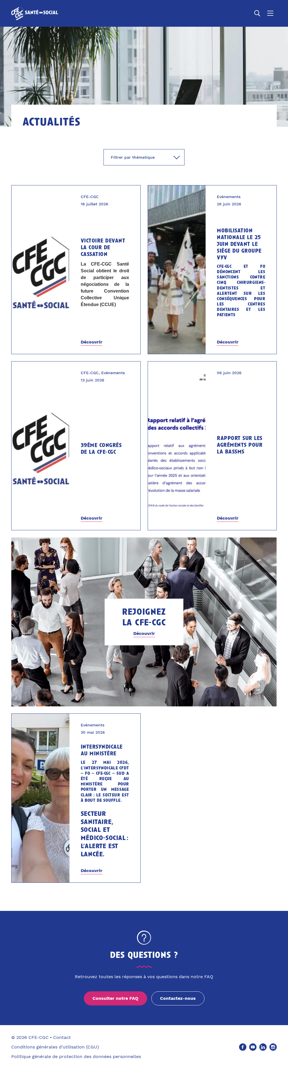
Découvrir (91, 342)
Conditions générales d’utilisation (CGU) (55, 1047)
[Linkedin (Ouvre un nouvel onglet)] (263, 1047)
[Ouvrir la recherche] (257, 13)
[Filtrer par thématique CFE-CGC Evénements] (144, 157)
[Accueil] (34, 13)
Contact (62, 1037)
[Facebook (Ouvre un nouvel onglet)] (242, 1047)
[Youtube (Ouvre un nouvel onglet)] (252, 1047)
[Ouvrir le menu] (270, 13)
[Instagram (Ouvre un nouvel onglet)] (273, 1047)
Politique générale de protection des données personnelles (76, 1056)
